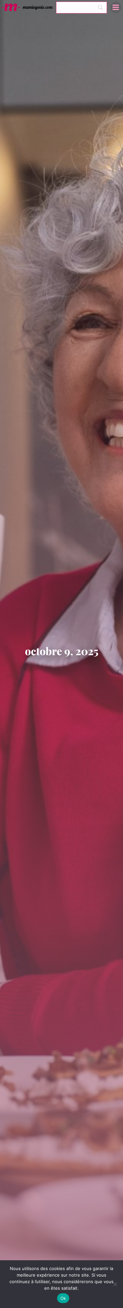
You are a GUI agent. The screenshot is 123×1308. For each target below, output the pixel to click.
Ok (63, 1298)
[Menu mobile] (115, 7)
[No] (115, 1284)
